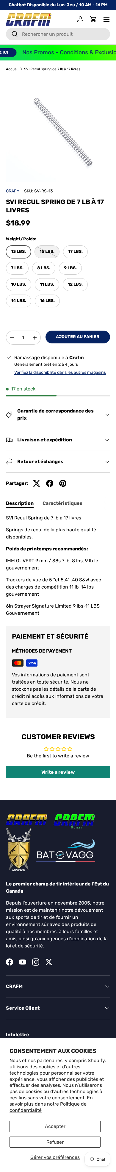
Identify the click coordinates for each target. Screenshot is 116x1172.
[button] (93, 19)
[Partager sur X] (36, 483)
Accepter (55, 1126)
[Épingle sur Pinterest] (62, 483)
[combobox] (58, 34)
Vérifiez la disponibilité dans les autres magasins (60, 372)
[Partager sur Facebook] (49, 483)
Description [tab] (20, 503)
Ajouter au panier (77, 336)
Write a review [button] (58, 772)
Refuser (55, 1142)
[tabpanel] (58, 565)
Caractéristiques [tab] (62, 503)
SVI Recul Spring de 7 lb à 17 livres (52, 69)
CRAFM (13, 191)
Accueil (12, 69)
